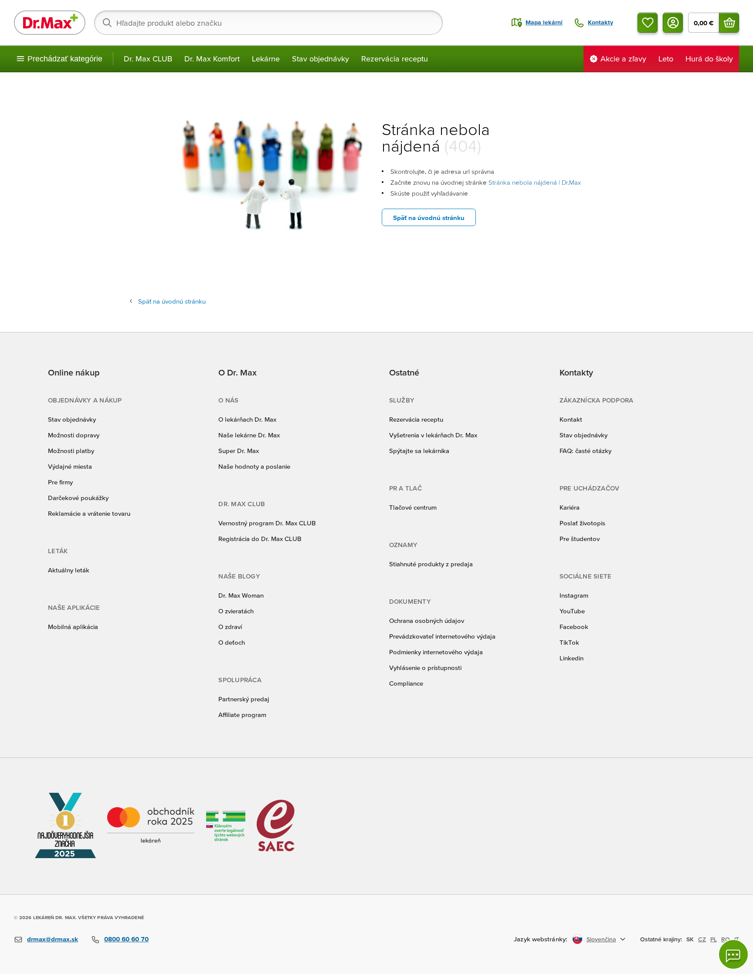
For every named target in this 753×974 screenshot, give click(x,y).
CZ (702, 939)
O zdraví (230, 626)
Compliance (406, 683)
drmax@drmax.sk (52, 939)
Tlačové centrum (413, 507)
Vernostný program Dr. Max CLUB (267, 523)
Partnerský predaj (243, 699)
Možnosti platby (71, 450)
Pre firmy (60, 482)
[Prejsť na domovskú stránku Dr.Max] (49, 22)
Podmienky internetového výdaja (436, 652)
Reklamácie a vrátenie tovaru (89, 513)
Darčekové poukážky (78, 497)
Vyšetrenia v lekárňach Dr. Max (433, 435)
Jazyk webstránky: (540, 939)
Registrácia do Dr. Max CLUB (260, 538)
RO (725, 939)
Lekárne (266, 58)
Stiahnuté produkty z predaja (431, 564)
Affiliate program (242, 714)
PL (713, 939)
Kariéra (570, 507)
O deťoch (231, 642)
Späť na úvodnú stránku (429, 217)
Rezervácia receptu (394, 58)
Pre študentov (580, 538)
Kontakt (571, 419)
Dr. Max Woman (241, 595)
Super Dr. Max (238, 450)
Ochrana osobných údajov (426, 620)
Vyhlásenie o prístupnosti (425, 667)
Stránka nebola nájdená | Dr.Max (534, 182)
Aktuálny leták (68, 570)
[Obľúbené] (648, 23)
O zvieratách (236, 611)
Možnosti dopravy (73, 435)
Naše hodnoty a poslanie (254, 466)
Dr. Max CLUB (148, 58)
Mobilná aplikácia (73, 626)
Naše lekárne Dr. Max (249, 435)
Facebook (574, 626)
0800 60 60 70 (126, 939)
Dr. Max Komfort (212, 58)
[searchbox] (268, 22)
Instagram (574, 595)
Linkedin (571, 658)
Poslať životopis (582, 523)
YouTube (572, 611)
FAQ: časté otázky (585, 450)
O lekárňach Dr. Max (247, 419)
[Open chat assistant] (733, 954)
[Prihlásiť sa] (673, 23)
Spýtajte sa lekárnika (419, 450)
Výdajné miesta (70, 466)
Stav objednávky (320, 58)
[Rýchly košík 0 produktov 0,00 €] (729, 23)
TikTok (569, 642)
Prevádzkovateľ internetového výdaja (442, 636)
